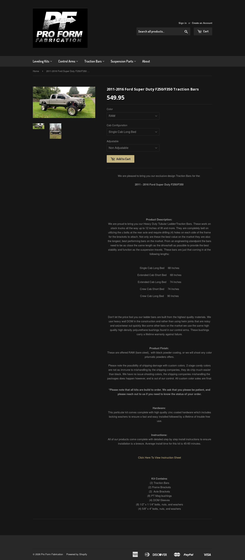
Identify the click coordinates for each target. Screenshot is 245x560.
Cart (206, 31)
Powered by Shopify (76, 554)
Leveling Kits (41, 61)
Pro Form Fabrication (52, 554)
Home (36, 71)
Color (110, 109)
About (146, 61)
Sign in (183, 23)
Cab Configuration (117, 125)
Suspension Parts (122, 61)
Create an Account (202, 23)
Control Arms (67, 61)
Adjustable (113, 141)
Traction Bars (93, 61)
